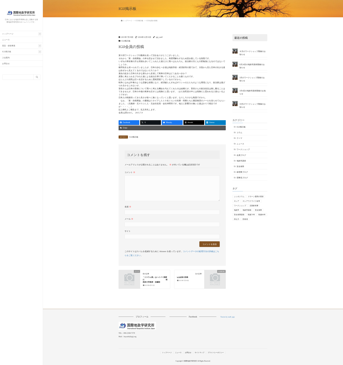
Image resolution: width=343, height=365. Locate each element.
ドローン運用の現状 (256, 196)
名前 (128, 207)
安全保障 (240, 166)
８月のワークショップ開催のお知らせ (252, 52)
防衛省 (245, 219)
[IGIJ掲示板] (215, 276)
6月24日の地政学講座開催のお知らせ (252, 66)
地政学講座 (241, 161)
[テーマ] (129, 276)
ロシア (236, 201)
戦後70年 (251, 215)
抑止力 (236, 219)
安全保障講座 (239, 215)
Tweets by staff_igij (227, 317)
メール (129, 219)
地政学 (236, 210)
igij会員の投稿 (182, 277)
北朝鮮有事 (254, 205)
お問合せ (6, 64)
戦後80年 (262, 215)
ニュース (6, 40)
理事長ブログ (242, 178)
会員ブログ (241, 155)
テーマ (239, 138)
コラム (239, 133)
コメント (130, 172)
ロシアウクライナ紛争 (251, 201)
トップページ (7, 34)
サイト (128, 231)
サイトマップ (199, 352)
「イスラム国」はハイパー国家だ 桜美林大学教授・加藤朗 (155, 279)
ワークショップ (243, 149)
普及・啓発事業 (8, 46)
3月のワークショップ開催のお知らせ (252, 79)
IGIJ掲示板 (6, 52)
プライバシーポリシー (216, 352)
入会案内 (6, 58)
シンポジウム (239, 196)
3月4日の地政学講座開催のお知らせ (252, 92)
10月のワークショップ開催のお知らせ (252, 105)
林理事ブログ (242, 172)
